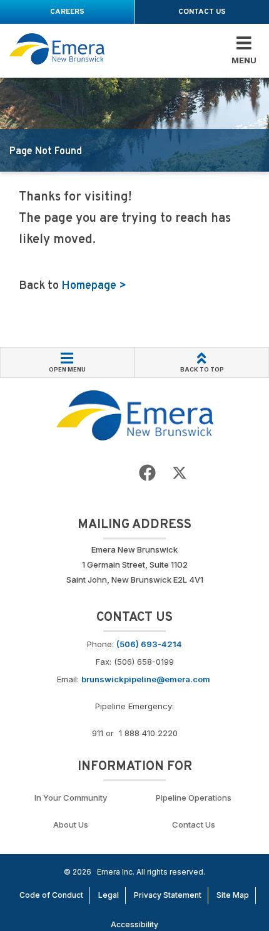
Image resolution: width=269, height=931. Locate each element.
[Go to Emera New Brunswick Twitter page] (179, 473)
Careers (67, 12)
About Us (70, 824)
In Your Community (70, 798)
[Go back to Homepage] (134, 414)
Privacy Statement (167, 895)
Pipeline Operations (193, 798)
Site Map (232, 895)
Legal (108, 895)
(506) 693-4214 (149, 644)
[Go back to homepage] (56, 49)
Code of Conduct (51, 895)
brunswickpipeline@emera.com (145, 679)
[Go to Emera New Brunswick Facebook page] (147, 473)
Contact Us (193, 824)
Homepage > (93, 286)
